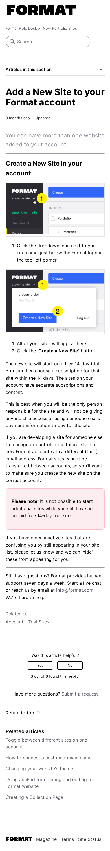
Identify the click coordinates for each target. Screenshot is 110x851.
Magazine (46, 839)
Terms (67, 839)
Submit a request (79, 694)
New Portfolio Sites (60, 28)
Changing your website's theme (39, 768)
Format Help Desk (21, 28)
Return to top (21, 712)
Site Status (89, 839)
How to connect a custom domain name (48, 757)
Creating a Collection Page (34, 797)
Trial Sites (38, 622)
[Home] (41, 10)
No (70, 665)
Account (14, 622)
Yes (40, 665)
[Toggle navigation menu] (95, 10)
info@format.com (74, 590)
